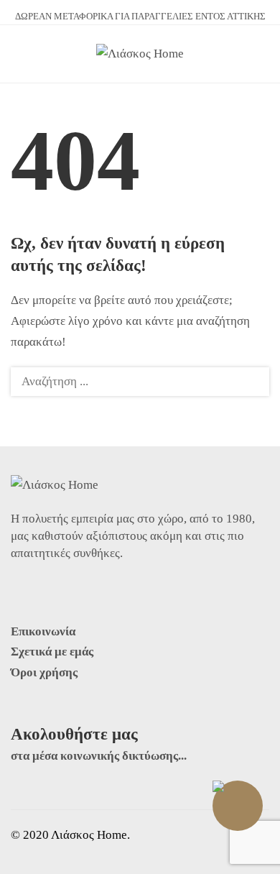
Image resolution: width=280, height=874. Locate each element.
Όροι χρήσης (44, 672)
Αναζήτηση (250, 381)
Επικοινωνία (43, 631)
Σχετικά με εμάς (52, 651)
